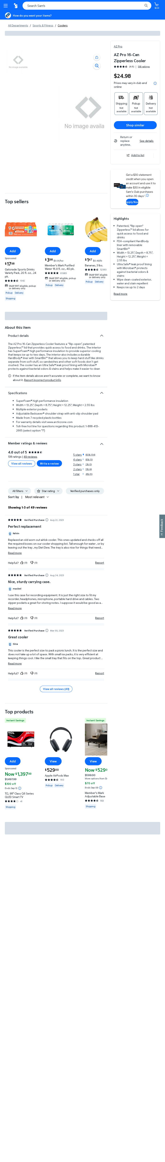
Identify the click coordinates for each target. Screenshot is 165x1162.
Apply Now (132, 202)
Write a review (49, 463)
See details (147, 141)
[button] (97, 57)
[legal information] (155, 83)
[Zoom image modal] (96, 65)
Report (99, 562)
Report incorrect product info (42, 380)
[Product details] (101, 335)
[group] (132, 66)
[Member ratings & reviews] (101, 442)
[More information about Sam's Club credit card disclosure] (147, 195)
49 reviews (30, 457)
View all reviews (21, 463)
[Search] (146, 5)
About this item (18, 327)
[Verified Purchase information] (46, 519)
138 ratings (144, 66)
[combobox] (87, 6)
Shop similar (135, 125)
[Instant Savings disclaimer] (19, 788)
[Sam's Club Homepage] (16, 5)
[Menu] (6, 5)
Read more (120, 294)
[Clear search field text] (141, 6)
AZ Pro (118, 46)
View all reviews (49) (56, 689)
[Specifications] (101, 393)
